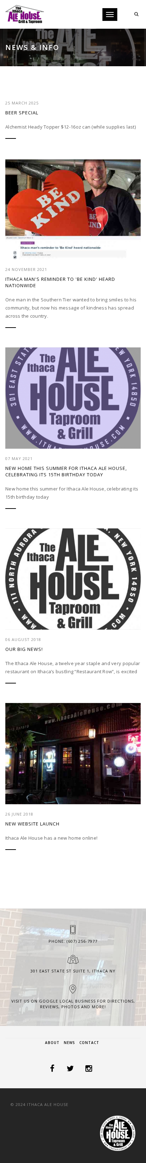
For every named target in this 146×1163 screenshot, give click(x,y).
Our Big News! (24, 649)
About (52, 1042)
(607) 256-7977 (82, 941)
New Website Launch (32, 824)
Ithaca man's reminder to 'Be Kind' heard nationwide (60, 282)
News (69, 1042)
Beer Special (21, 112)
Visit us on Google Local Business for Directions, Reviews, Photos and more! (73, 1003)
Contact (89, 1042)
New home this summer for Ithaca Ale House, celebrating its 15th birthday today (66, 471)
